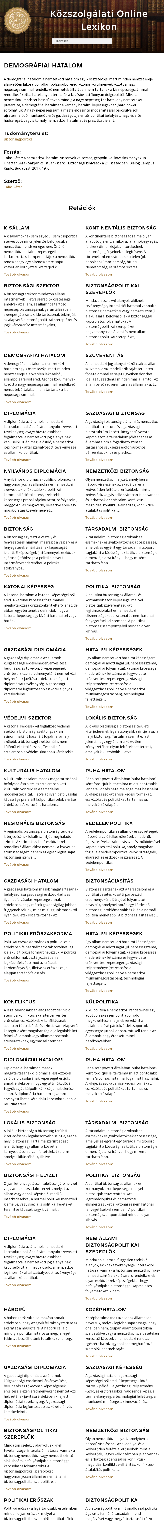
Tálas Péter (13, 187)
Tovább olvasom (18, 274)
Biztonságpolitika (18, 139)
